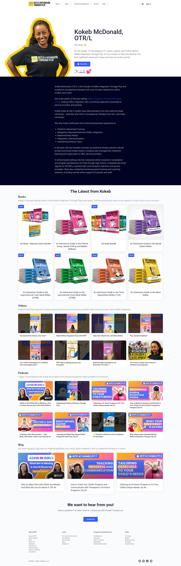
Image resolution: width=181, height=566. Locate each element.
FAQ (30, 540)
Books (127, 538)
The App (97, 538)
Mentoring (97, 542)
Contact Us (32, 546)
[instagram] (143, 561)
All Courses (66, 540)
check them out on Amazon (146, 200)
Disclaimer (32, 552)
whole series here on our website (116, 200)
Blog (63, 542)
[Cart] (142, 4)
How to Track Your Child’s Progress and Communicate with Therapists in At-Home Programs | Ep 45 (90, 487)
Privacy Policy (33, 548)
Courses (128, 542)
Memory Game (130, 540)
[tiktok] (147, 561)
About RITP (32, 536)
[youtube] (151, 561)
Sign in (148, 4)
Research (32, 544)
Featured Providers (100, 544)
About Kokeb (33, 538)
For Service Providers (69, 536)
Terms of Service (34, 550)
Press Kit (32, 542)
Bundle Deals (129, 544)
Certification (98, 536)
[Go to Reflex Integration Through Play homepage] (39, 3)
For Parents (66, 538)
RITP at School (99, 540)
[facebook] (139, 561)
